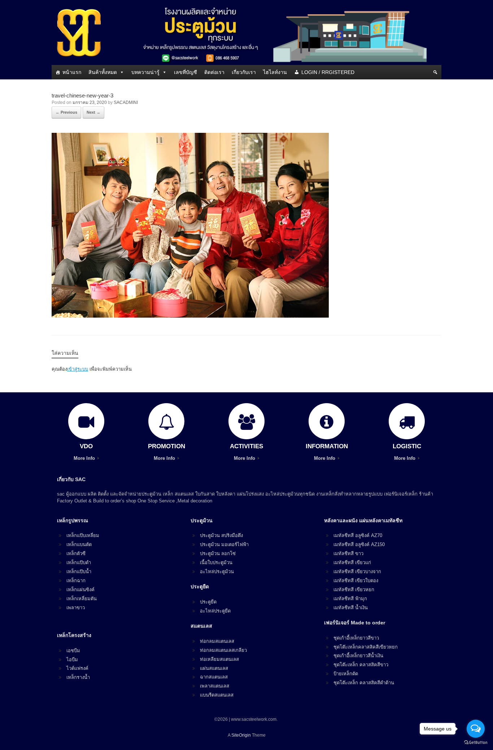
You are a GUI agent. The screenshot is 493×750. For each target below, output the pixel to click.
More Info (85, 458)
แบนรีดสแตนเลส (217, 695)
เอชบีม (73, 650)
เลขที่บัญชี (185, 72)
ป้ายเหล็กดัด (345, 673)
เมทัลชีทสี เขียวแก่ (352, 562)
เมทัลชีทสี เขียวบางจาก (357, 571)
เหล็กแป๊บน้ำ (78, 571)
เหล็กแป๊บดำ (78, 562)
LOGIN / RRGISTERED (327, 72)
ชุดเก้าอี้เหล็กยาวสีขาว (356, 638)
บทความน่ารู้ (145, 72)
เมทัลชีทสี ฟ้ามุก (350, 598)
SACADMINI (126, 102)
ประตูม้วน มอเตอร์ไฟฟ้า (224, 544)
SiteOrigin (241, 735)
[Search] (435, 72)
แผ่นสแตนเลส (214, 668)
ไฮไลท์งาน (275, 72)
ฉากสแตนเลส (214, 677)
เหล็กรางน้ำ (78, 677)
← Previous (66, 112)
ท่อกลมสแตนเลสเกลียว (223, 650)
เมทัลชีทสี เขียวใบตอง (355, 580)
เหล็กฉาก (76, 580)
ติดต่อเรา (214, 72)
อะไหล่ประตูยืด (215, 611)
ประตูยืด (208, 602)
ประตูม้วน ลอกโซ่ (218, 553)
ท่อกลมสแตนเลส (217, 641)
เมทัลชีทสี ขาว (348, 553)
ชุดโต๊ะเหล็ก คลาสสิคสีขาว (360, 664)
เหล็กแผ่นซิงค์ (80, 589)
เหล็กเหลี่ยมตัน (81, 598)
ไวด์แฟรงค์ (77, 668)
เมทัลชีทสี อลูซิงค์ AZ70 (357, 535)
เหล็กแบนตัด (79, 544)
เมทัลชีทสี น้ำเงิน (350, 607)
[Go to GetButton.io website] (475, 742)
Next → (93, 112)
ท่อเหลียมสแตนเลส (219, 659)
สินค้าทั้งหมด (102, 72)
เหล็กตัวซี (76, 553)
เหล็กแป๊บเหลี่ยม (82, 535)
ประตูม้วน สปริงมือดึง (221, 535)
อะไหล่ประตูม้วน (217, 571)
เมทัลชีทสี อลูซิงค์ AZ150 (359, 544)
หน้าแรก (71, 72)
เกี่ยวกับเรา (244, 72)
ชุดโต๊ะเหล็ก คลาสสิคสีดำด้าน (363, 682)
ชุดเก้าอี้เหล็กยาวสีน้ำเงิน (358, 655)
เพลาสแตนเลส (214, 686)
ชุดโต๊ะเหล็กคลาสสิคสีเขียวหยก (365, 647)
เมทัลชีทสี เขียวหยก (353, 589)
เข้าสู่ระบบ (77, 369)
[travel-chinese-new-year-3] (190, 316)
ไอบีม (72, 659)
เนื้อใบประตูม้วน (216, 562)
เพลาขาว (75, 607)
